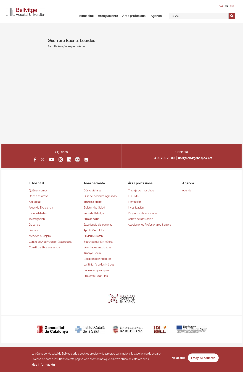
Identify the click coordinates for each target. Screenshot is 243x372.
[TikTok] (86, 159)
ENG (232, 6)
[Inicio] (27, 11)
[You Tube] (51, 159)
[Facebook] (35, 159)
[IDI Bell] (159, 330)
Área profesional (134, 16)
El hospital (86, 16)
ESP (226, 6)
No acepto (179, 357)
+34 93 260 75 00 (163, 158)
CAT (221, 6)
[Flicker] (77, 159)
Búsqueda (232, 16)
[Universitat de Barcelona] (127, 330)
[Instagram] (61, 159)
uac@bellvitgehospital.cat (195, 158)
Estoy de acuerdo (203, 358)
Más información (43, 364)
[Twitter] (42, 159)
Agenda (156, 16)
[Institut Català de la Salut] (90, 330)
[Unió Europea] (191, 330)
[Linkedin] (69, 159)
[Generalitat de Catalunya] (52, 330)
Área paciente (108, 16)
